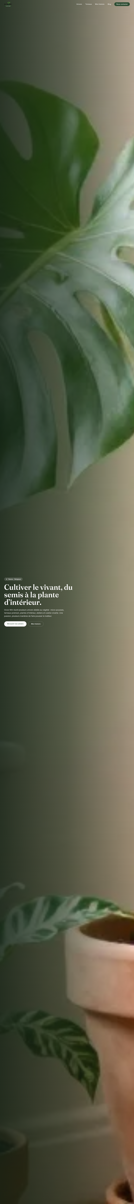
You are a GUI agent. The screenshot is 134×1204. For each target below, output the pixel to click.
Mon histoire (99, 4)
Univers (79, 4)
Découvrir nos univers (15, 624)
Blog (109, 4)
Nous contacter (122, 4)
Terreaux (88, 4)
